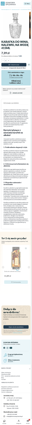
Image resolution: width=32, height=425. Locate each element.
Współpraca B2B (5, 374)
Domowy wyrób (15, 9)
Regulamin (19, 330)
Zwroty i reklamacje (6, 392)
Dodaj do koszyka (15, 64)
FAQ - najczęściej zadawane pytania (10, 376)
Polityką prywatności (17, 332)
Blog (2, 377)
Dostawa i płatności (6, 388)
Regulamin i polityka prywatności (10, 387)
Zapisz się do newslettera (16, 327)
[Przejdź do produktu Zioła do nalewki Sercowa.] (16, 258)
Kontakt (3, 379)
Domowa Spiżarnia (5, 9)
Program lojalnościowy (7, 390)
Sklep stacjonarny (6, 372)
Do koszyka (17, 282)
